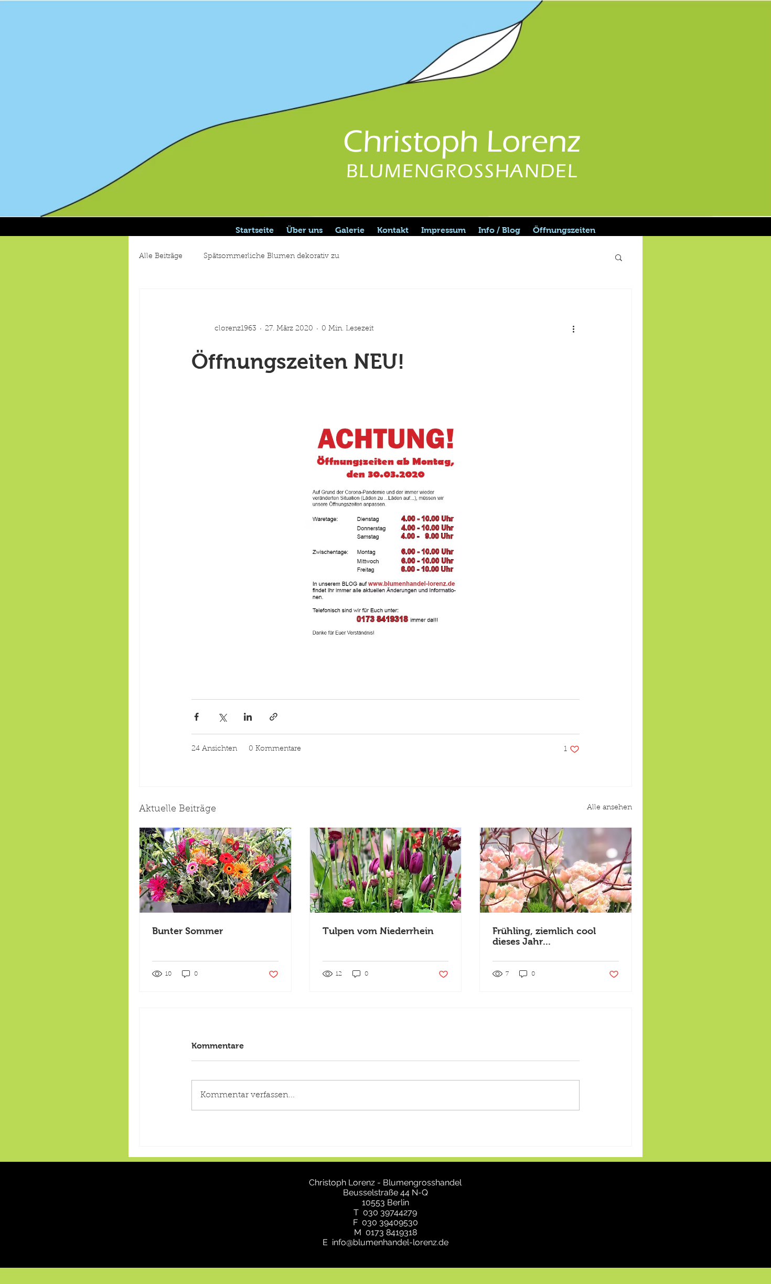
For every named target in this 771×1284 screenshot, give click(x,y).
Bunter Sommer (187, 931)
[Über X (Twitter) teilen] (222, 717)
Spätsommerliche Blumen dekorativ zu (271, 256)
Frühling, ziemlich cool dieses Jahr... (544, 936)
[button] (619, 257)
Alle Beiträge (161, 256)
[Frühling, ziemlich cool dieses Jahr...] (555, 870)
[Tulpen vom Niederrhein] (386, 870)
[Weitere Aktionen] (573, 329)
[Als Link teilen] (274, 717)
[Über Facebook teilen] (196, 717)
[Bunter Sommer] (215, 870)
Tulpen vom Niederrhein (378, 931)
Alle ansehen (609, 807)
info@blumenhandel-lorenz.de (390, 1242)
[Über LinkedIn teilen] (248, 717)
